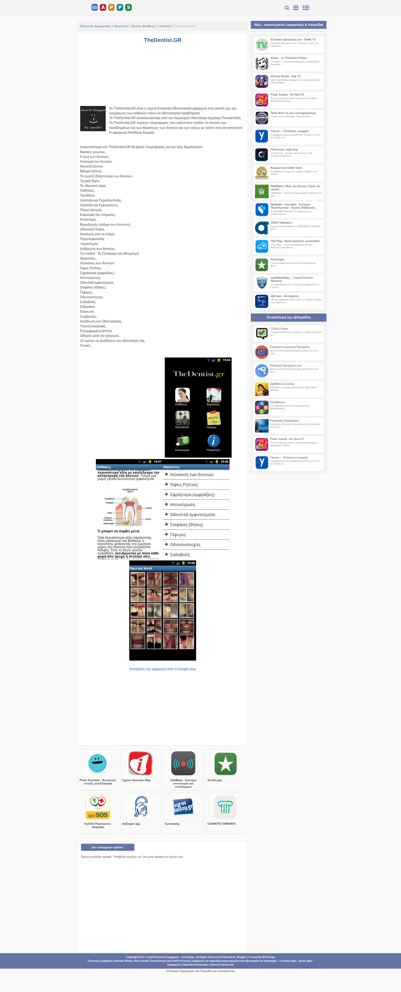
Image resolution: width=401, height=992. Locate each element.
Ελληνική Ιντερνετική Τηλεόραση (290, 347)
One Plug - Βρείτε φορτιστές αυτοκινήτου (295, 241)
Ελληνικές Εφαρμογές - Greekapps (174, 957)
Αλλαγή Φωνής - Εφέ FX (286, 76)
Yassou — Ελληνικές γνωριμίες (290, 131)
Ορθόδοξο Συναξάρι (282, 383)
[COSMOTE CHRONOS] (225, 819)
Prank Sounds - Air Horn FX (287, 94)
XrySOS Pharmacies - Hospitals (98, 825)
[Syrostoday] (183, 819)
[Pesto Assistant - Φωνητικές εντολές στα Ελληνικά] (97, 775)
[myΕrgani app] (140, 819)
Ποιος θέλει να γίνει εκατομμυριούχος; (294, 113)
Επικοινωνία (226, 964)
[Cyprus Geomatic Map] (140, 775)
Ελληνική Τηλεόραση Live (285, 365)
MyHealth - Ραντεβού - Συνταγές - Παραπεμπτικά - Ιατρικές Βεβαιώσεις (293, 206)
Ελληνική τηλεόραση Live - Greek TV (293, 39)
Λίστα (214, 964)
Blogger (241, 957)
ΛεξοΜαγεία (277, 402)
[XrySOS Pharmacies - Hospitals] (97, 819)
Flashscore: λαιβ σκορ (284, 149)
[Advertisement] (162, 77)
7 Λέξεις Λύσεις (279, 328)
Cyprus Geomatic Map (136, 780)
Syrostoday (172, 823)
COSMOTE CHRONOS (221, 823)
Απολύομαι (214, 780)
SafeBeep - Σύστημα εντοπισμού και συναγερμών (183, 783)
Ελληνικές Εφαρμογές (95, 26)
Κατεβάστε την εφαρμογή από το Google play (163, 669)
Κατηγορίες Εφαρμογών (284, 420)
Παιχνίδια (187, 964)
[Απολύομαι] (225, 775)
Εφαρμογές (173, 964)
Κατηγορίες (202, 964)
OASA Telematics (281, 222)
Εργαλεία (121, 26)
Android (165, 26)
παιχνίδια (214, 960)
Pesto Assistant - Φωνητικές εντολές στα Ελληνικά (98, 782)
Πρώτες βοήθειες (143, 26)
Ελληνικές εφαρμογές (191, 960)
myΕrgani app (131, 823)
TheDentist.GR (162, 40)
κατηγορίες (270, 960)
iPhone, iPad (131, 960)
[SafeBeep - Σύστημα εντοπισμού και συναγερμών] (183, 775)
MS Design (268, 957)
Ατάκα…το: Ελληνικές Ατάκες (289, 57)
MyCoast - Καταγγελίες (285, 296)
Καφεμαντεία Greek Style (286, 167)
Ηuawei (144, 960)
